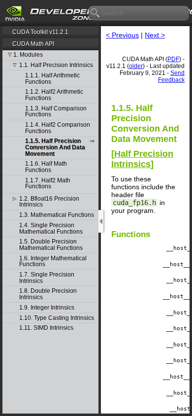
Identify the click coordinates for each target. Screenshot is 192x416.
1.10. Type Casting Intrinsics (56, 318)
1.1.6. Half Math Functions (46, 167)
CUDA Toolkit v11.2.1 (40, 32)
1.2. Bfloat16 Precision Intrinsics (49, 202)
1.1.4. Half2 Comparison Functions (57, 128)
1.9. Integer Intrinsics (46, 308)
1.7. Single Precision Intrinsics (46, 278)
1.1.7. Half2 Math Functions (47, 183)
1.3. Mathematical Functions (56, 215)
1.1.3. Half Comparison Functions (56, 111)
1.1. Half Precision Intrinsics (56, 65)
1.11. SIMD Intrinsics (46, 328)
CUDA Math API (33, 43)
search (95, 13)
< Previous (122, 35)
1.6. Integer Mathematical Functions (53, 261)
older (136, 66)
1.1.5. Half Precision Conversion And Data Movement (55, 147)
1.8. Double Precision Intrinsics (48, 294)
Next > (155, 35)
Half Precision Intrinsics (142, 159)
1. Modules (28, 55)
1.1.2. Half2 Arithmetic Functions (54, 95)
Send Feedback (171, 76)
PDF (173, 59)
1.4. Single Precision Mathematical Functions (51, 228)
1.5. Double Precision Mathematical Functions (51, 245)
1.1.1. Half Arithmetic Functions (52, 78)
